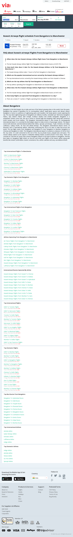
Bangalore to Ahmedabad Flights (14, 193)
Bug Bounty (52, 496)
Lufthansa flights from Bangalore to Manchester (19, 266)
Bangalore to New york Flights (13, 215)
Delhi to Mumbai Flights (11, 352)
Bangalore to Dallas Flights (12, 223)
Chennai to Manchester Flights (13, 167)
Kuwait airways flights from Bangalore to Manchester (21, 263)
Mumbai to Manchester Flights (13, 163)
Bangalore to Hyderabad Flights (14, 197)
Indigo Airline (8, 442)
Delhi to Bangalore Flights (12, 360)
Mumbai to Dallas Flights (11, 339)
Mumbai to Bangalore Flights (13, 364)
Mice (19, 499)
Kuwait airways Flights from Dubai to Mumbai (18, 285)
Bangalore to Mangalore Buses (13, 412)
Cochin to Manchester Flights (13, 159)
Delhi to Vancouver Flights (12, 311)
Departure (40, 17)
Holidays (21, 494)
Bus (19, 496)
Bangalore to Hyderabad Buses (13, 398)
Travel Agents (6, 511)
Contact (40, 490)
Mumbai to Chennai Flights (12, 388)
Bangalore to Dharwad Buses (13, 406)
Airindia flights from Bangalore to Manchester (18, 244)
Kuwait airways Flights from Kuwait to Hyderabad (19, 279)
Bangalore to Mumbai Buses (13, 423)
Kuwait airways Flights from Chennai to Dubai (18, 288)
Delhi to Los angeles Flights (12, 327)
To (21, 17)
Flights (20, 490)
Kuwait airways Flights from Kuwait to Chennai (18, 274)
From (4, 17)
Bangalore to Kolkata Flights (13, 189)
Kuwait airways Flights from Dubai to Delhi (17, 290)
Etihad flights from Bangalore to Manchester (18, 255)
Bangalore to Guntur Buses (12, 417)
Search (28, 24)
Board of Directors (7, 492)
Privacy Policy (53, 492)
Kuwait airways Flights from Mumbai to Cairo (18, 296)
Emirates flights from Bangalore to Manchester (19, 249)
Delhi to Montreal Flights (11, 331)
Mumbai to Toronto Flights (12, 319)
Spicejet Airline (8, 461)
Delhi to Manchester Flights (12, 155)
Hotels (20, 492)
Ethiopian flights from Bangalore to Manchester (19, 252)
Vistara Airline (8, 456)
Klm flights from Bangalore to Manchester (17, 260)
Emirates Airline (8, 436)
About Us (5, 490)
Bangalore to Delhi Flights (12, 185)
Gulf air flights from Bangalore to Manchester (18, 257)
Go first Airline (8, 458)
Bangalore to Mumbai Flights (13, 181)
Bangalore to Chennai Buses (13, 409)
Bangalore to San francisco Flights (15, 211)
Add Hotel (5, 509)
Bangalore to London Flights (13, 227)
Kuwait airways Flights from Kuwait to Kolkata (18, 277)
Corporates (5, 513)
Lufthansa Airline (9, 439)
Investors (5, 496)
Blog (39, 492)
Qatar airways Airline (10, 434)
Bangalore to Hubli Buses (12, 401)
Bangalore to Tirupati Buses (12, 404)
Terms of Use (53, 494)
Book (62, 46)
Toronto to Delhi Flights (11, 315)
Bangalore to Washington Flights (14, 231)
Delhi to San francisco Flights (13, 342)
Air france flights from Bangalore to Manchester (19, 241)
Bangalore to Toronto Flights (13, 219)
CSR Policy (52, 490)
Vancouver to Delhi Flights (12, 323)
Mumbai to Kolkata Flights (12, 368)
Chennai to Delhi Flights (11, 372)
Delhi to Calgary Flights (11, 335)
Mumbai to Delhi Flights (11, 356)
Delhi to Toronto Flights (11, 307)
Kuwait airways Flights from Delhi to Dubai (17, 282)
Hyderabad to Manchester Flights (14, 171)
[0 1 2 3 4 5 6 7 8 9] (12, 26)
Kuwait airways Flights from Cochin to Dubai (18, 293)
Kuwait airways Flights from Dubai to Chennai (18, 299)
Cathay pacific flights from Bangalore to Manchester (20, 246)
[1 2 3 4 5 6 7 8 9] (5, 26)
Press (3, 494)
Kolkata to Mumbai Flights (12, 376)
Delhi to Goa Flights (10, 384)
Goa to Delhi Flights (10, 380)
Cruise (20, 501)
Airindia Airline (8, 431)
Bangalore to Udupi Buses (12, 420)
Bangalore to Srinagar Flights (13, 201)
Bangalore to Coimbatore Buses (14, 414)
